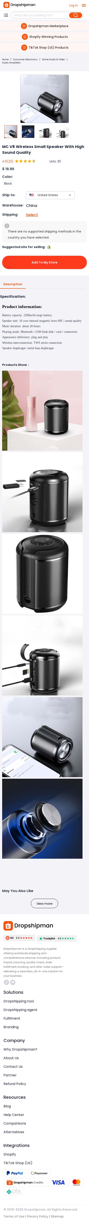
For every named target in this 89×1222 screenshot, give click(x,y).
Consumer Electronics (25, 59)
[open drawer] (83, 5)
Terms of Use (13, 1216)
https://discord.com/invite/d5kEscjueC (13, 982)
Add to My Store (44, 262)
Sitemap (57, 1216)
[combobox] (43, 195)
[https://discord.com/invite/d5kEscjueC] (12, 982)
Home (5, 59)
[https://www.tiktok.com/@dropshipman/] (6, 982)
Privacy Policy (37, 1216)
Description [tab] (12, 284)
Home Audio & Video (53, 59)
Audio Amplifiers (11, 62)
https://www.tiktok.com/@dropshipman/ (7, 982)
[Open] (70, 195)
